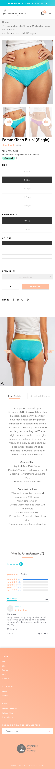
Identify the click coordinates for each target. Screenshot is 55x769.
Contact (5, 695)
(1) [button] (19, 579)
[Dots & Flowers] (27, 263)
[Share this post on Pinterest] (28, 299)
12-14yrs (27, 196)
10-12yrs (27, 188)
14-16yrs (27, 205)
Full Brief (5, 678)
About (4, 691)
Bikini (4, 666)
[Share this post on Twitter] (18, 299)
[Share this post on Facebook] (13, 299)
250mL (27, 229)
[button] (12, 629)
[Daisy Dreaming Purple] (27, 250)
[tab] (12, 599)
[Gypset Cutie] (27, 256)
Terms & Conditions (9, 708)
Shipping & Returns (40, 396)
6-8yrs (27, 171)
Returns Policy (7, 713)
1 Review (18, 145)
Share (5, 299)
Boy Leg (5, 670)
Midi (4, 661)
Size (4, 164)
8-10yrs (27, 180)
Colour (6, 238)
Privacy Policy (7, 717)
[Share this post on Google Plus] (23, 299)
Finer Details (14, 396)
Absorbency (9, 214)
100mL (27, 220)
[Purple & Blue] (27, 243)
